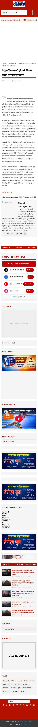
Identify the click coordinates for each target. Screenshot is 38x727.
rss (3, 522)
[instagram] (30, 705)
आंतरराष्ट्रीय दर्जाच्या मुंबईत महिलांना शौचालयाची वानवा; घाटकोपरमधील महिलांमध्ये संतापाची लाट (23, 583)
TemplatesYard (26, 721)
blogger (6, 247)
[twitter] (6, 705)
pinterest (5, 517)
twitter (4, 514)
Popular (19, 564)
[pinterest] (14, 705)
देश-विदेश (17, 684)
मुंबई (20, 20)
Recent (7, 564)
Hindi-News (23, 681)
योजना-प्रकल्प (27, 688)
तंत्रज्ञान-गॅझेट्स (7, 684)
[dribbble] (20, 705)
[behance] (27, 705)
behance (5, 524)
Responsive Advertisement (19, 323)
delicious (5, 528)
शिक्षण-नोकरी (7, 691)
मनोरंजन (5, 688)
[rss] (24, 705)
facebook (31, 247)
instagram (6, 519)
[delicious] (34, 705)
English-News (9, 681)
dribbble (5, 521)
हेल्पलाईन (23, 691)
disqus (19, 247)
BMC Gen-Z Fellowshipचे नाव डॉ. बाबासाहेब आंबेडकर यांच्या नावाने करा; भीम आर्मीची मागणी (23, 593)
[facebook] (3, 705)
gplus (4, 515)
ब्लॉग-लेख (25, 684)
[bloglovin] (17, 705)
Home (4, 63)
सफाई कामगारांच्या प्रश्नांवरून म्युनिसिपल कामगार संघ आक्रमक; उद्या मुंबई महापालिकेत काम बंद (23, 572)
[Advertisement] (19, 43)
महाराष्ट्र (13, 688)
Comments (31, 564)
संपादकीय (15, 691)
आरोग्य (32, 681)
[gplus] (10, 705)
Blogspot (25, 724)
